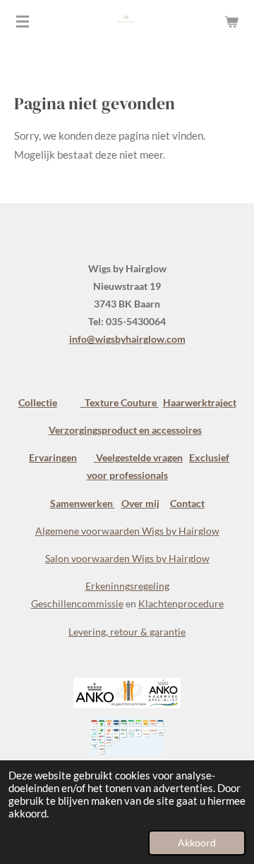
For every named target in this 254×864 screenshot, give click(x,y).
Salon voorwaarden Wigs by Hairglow (127, 558)
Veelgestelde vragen (138, 457)
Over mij (140, 503)
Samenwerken (82, 503)
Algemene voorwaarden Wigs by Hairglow (127, 531)
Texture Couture (119, 402)
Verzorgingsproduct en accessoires (125, 430)
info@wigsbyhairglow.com (127, 339)
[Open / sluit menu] (22, 21)
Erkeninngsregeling (127, 586)
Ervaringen (53, 457)
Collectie (37, 402)
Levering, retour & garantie (127, 632)
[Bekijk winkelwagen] (231, 21)
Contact (187, 503)
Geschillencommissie (77, 603)
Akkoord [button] (197, 842)
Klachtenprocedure (181, 603)
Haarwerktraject (199, 402)
